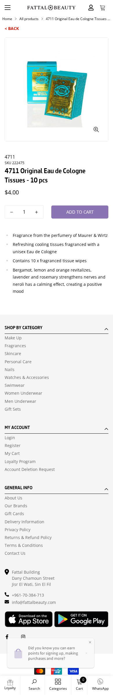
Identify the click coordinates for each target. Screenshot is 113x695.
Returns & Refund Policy (28, 537)
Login (10, 437)
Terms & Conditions (24, 545)
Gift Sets (13, 409)
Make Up (13, 338)
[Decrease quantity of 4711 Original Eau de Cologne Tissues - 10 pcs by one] (11, 212)
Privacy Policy (17, 529)
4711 (10, 157)
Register (13, 445)
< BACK (12, 28)
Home (7, 18)
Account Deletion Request (30, 469)
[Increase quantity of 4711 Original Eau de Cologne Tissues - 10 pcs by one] (36, 212)
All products (29, 18)
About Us (13, 498)
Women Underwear (23, 393)
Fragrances (15, 345)
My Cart (12, 453)
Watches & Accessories (27, 377)
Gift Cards (14, 513)
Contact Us (15, 553)
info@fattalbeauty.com (34, 602)
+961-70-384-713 (28, 595)
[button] (102, 7)
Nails (9, 369)
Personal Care (18, 361)
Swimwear (15, 385)
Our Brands (16, 505)
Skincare (13, 353)
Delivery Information (24, 522)
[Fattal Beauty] (51, 7)
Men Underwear (20, 401)
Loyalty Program (20, 461)
